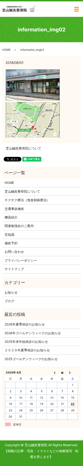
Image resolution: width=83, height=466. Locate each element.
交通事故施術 (14, 209)
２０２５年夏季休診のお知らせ (27, 350)
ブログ (9, 301)
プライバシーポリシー (21, 260)
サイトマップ (14, 269)
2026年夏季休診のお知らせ (25, 324)
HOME (6, 49)
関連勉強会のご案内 (19, 226)
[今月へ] (62, 373)
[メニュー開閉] (76, 9)
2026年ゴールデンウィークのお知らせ (33, 333)
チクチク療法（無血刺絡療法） (27, 200)
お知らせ (11, 292)
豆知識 (9, 234)
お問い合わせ (14, 252)
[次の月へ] (73, 373)
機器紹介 (11, 217)
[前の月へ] (52, 373)
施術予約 (11, 243)
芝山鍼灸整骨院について (23, 148)
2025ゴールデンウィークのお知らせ (31, 359)
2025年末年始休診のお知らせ (26, 342)
